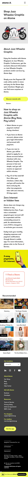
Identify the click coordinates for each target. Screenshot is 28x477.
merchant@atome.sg (10, 421)
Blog (5, 381)
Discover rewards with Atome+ (13, 99)
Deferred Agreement (10, 407)
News (5, 383)
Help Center (7, 386)
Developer (7, 395)
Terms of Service (9, 402)
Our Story (7, 379)
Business (6, 393)
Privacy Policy (8, 404)
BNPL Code (7, 409)
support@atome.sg (10, 416)
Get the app (10, 429)
